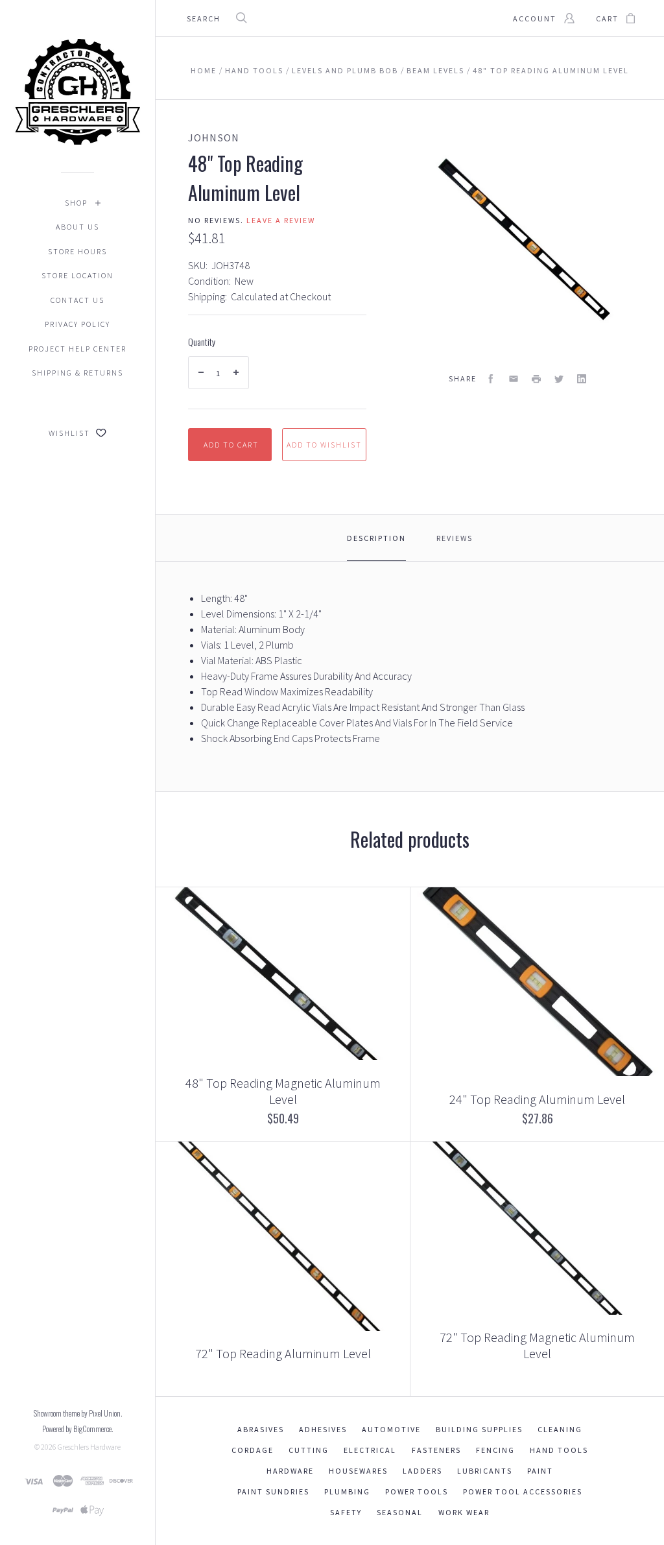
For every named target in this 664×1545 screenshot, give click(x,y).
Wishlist (71, 433)
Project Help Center (77, 348)
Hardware (290, 1471)
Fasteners (436, 1450)
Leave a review (280, 220)
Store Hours (77, 251)
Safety (346, 1512)
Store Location (77, 275)
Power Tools (416, 1491)
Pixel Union (105, 1413)
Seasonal (400, 1512)
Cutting (309, 1450)
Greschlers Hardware (89, 1447)
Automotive (391, 1429)
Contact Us (77, 300)
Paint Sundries (273, 1491)
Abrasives (260, 1429)
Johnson (213, 137)
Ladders (422, 1471)
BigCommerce (92, 1428)
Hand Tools (559, 1450)
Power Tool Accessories (522, 1491)
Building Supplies (479, 1429)
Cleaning (560, 1429)
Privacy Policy (77, 324)
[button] (663, 1541)
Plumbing (347, 1491)
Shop (76, 203)
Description (376, 538)
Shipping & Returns (77, 372)
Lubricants (484, 1471)
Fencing (495, 1450)
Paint (540, 1471)
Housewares (358, 1471)
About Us (77, 227)
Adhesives (323, 1429)
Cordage (252, 1450)
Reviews (454, 538)
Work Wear (464, 1512)
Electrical (370, 1450)
